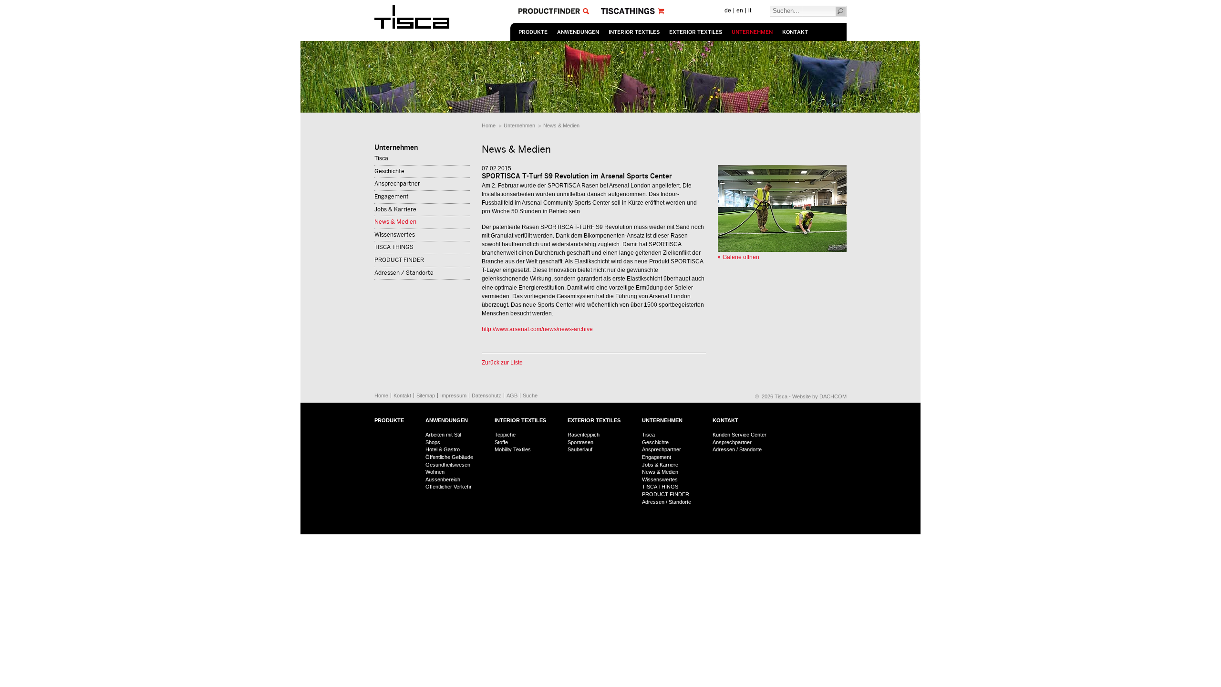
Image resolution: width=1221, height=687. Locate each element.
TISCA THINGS (394, 247)
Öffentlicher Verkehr (448, 486)
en (739, 10)
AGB (512, 395)
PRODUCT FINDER (399, 260)
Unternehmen (752, 32)
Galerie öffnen (741, 257)
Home (489, 125)
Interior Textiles (634, 32)
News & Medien (561, 125)
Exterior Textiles (695, 32)
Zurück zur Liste (502, 362)
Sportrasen (580, 442)
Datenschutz (486, 395)
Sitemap (425, 395)
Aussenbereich (442, 479)
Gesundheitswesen (447, 465)
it (749, 10)
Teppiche (505, 434)
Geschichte (389, 171)
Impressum (453, 395)
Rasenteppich (584, 434)
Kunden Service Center (739, 434)
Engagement (391, 196)
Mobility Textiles (513, 449)
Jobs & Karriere (395, 209)
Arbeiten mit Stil (443, 434)
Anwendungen (578, 32)
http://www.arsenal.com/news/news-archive (537, 329)
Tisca (381, 158)
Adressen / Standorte (404, 273)
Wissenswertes (394, 234)
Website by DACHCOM (819, 396)
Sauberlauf (580, 449)
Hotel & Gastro (442, 449)
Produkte (533, 32)
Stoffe (501, 442)
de (727, 10)
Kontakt (795, 32)
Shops (432, 442)
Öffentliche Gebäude (449, 457)
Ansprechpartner (397, 183)
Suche (530, 395)
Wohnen (435, 472)
